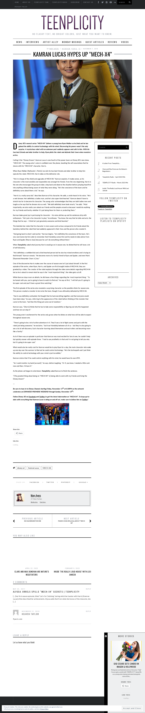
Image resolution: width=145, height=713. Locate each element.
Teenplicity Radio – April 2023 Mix (113, 177)
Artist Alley (50, 42)
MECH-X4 (47, 468)
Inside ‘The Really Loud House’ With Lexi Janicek (72, 573)
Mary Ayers (54, 49)
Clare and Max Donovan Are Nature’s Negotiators (31, 573)
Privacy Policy (21, 7)
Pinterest (65, 482)
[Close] (106, 636)
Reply (88, 589)
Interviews (32, 42)
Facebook (32, 397)
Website (34, 502)
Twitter (42, 397)
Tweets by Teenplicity (105, 209)
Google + (83, 482)
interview (66, 49)
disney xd (20, 468)
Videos (125, 42)
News (19, 42)
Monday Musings (72, 42)
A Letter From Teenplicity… (111, 163)
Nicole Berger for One (32, 519)
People (74, 49)
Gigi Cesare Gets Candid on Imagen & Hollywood (126, 665)
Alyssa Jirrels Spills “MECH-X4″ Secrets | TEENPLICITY (46, 591)
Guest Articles (95, 42)
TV (80, 49)
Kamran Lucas (33, 468)
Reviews (112, 42)
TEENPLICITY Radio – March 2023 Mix (115, 183)
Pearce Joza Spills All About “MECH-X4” (71, 520)
